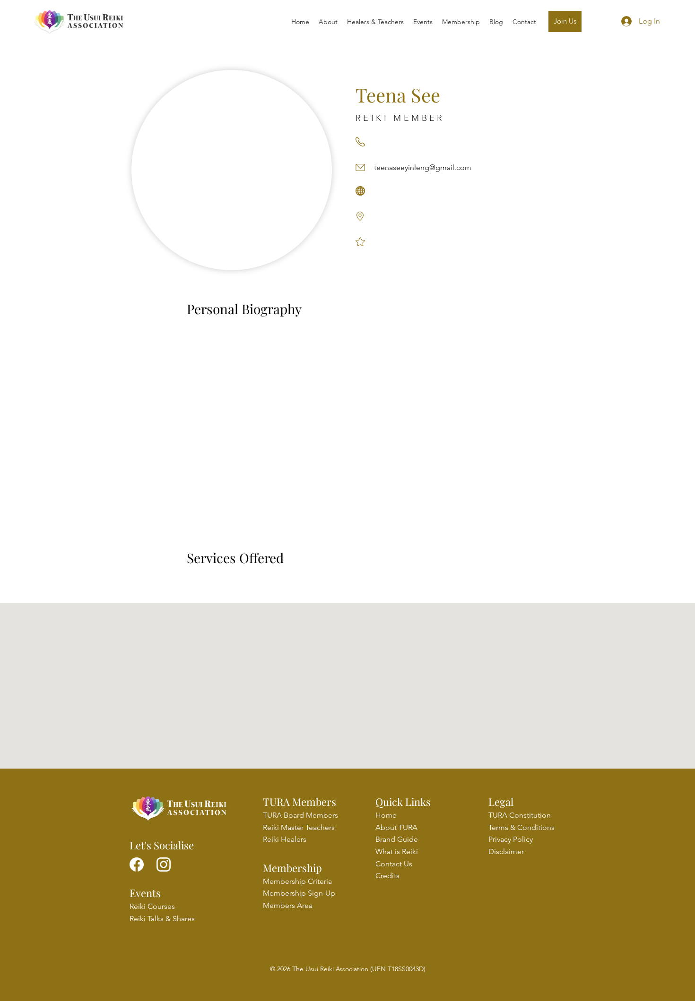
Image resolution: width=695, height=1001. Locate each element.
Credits (387, 875)
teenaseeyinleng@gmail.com (422, 167)
